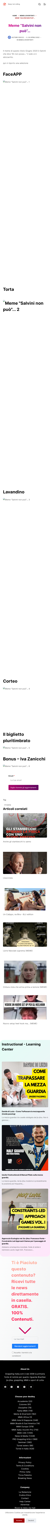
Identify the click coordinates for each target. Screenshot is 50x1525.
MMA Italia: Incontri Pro (22, 1430)
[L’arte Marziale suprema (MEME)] (25, 934)
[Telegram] (31, 1387)
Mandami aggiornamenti (25, 1346)
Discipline (22, 1407)
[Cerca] (39, 4)
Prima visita (25, 1472)
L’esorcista (8, 878)
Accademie (23, 1401)
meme (7, 805)
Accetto (19, 1520)
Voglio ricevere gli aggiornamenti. (23, 787)
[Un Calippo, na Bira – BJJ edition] (25, 898)
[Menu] (45, 4)
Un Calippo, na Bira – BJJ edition (18, 914)
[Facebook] (5, 1387)
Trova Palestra (25, 1475)
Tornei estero (23, 1445)
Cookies (25, 1469)
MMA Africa (23, 1417)
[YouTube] (24, 1387)
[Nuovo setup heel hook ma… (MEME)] (25, 1007)
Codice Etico (25, 1495)
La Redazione (25, 1492)
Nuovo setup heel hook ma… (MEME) (20, 1023)
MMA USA (21, 1433)
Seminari (22, 1442)
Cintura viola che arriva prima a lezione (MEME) (25, 987)
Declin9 (31, 1520)
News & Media (21, 1436)
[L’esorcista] (25, 862)
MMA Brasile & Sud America (23, 1423)
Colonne (23, 1404)
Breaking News (25, 1478)
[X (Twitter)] (11, 1387)
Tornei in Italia (22, 1448)
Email (11, 776)
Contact (25, 1498)
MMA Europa (22, 1426)
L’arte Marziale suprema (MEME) (18, 950)
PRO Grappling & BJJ (22, 1439)
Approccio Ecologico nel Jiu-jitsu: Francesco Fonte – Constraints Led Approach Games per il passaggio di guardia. (24, 1240)
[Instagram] (18, 1387)
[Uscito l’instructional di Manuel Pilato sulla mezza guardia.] (25, 1148)
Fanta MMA (22, 1411)
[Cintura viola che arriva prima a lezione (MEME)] (25, 971)
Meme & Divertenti (26, 40)
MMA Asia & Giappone (22, 1420)
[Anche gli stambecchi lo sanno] (25, 825)
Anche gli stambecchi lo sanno (17, 841)
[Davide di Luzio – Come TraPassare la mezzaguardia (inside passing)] (25, 1084)
